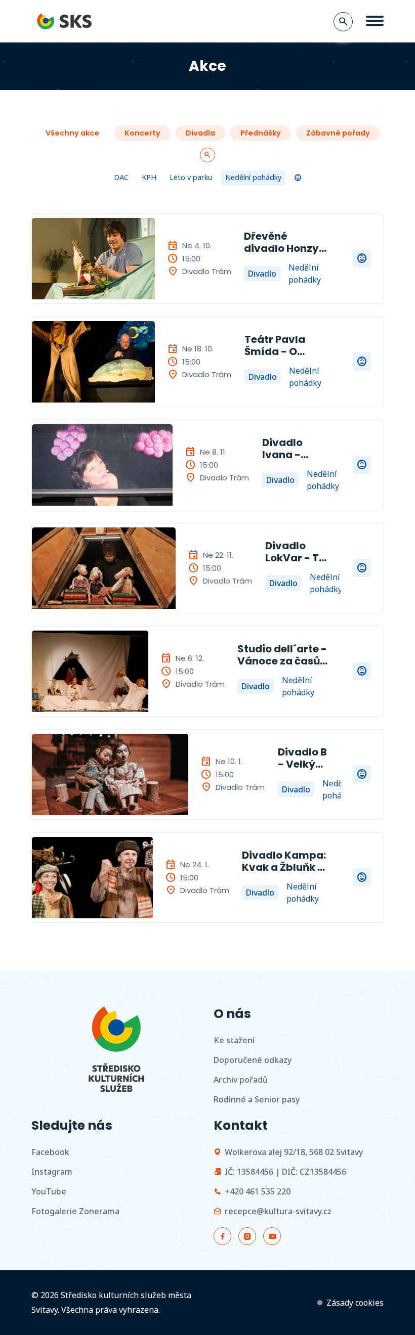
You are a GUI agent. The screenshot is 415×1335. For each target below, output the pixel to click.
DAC (121, 177)
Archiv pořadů (241, 1079)
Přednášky (260, 133)
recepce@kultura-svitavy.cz (278, 1211)
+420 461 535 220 (257, 1191)
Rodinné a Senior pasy (257, 1099)
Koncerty (142, 133)
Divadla (200, 133)
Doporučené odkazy (253, 1059)
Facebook (50, 1152)
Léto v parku (191, 177)
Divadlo (262, 273)
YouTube (48, 1191)
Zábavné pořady (338, 133)
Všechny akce (72, 133)
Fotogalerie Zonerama (75, 1211)
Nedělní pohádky (253, 177)
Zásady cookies (355, 1302)
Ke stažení (234, 1040)
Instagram (51, 1171)
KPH (149, 177)
